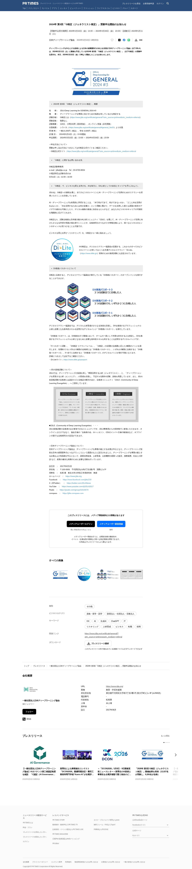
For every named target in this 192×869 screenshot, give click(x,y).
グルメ (125, 8)
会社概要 (26, 862)
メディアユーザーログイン (81, 524)
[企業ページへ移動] (30, 690)
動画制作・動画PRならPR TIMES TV (65, 824)
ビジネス (116, 8)
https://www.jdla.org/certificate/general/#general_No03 (91, 127)
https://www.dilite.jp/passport (75, 360)
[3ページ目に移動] (166, 742)
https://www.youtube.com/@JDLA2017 (78, 486)
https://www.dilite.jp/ (89, 253)
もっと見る (165, 736)
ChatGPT (115, 621)
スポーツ (134, 8)
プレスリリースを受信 (131, 3)
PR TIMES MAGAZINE (60, 834)
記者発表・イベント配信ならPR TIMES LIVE (68, 829)
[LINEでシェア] (129, 40)
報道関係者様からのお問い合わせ (86, 862)
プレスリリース (39, 666)
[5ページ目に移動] (169, 742)
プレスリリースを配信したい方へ (34, 837)
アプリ (54, 8)
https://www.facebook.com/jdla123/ (77, 480)
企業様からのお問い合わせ (110, 862)
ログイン (160, 3)
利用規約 (68, 862)
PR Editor (56, 843)
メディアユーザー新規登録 (111, 524)
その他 (89, 606)
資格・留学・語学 (94, 614)
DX (88, 621)
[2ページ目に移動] (165, 742)
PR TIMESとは (28, 823)
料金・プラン (27, 827)
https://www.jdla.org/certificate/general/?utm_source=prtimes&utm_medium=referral (105, 117)
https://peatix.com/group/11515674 (74, 490)
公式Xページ (136, 830)
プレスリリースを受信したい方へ (34, 832)
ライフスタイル (103, 8)
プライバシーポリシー (40, 862)
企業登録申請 (148, 3)
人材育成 (107, 626)
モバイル (45, 8)
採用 (139, 626)
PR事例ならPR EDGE (101, 829)
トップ (26, 666)
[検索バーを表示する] (168, 3)
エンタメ (63, 8)
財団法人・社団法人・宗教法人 (120, 614)
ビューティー (75, 8)
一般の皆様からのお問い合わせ (134, 862)
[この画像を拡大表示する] (60, 574)
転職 (130, 626)
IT (125, 621)
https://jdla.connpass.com (73, 493)
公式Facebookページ (139, 820)
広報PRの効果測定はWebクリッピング (66, 839)
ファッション (88, 8)
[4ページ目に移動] (167, 742)
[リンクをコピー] (141, 40)
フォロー (29, 711)
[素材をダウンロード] (136, 40)
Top (24, 8)
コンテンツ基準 (56, 862)
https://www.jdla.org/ (114, 686)
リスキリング (92, 626)
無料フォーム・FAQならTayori (104, 824)
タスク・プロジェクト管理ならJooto (106, 820)
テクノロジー (33, 8)
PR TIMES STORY (59, 820)
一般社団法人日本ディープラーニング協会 (65, 666)
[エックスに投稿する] (119, 40)
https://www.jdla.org (74, 476)
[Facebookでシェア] (124, 40)
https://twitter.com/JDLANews (79, 483)
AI (95, 621)
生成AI (103, 621)
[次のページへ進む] (176, 755)
